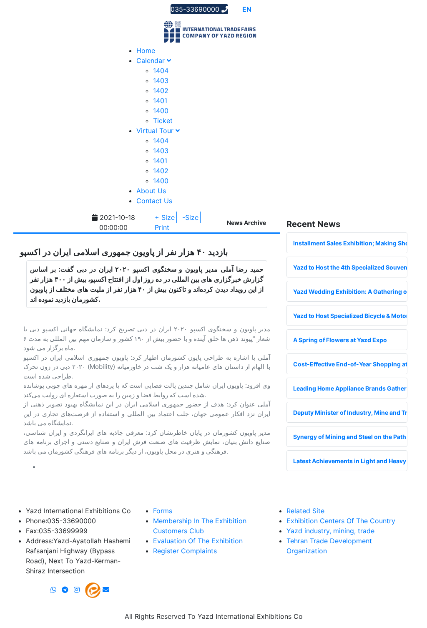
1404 (160, 70)
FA (258, 9)
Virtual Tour (156, 130)
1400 (160, 110)
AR (235, 9)
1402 (160, 90)
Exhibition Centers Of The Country (340, 521)
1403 (160, 80)
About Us (151, 191)
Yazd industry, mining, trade (330, 531)
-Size (190, 217)
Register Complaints (185, 551)
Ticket (163, 120)
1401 (160, 100)
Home (145, 50)
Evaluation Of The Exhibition (198, 541)
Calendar (151, 60)
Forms (162, 511)
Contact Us (154, 201)
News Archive (246, 222)
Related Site (305, 511)
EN (246, 9)
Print (162, 227)
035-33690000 (196, 9)
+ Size (165, 217)
